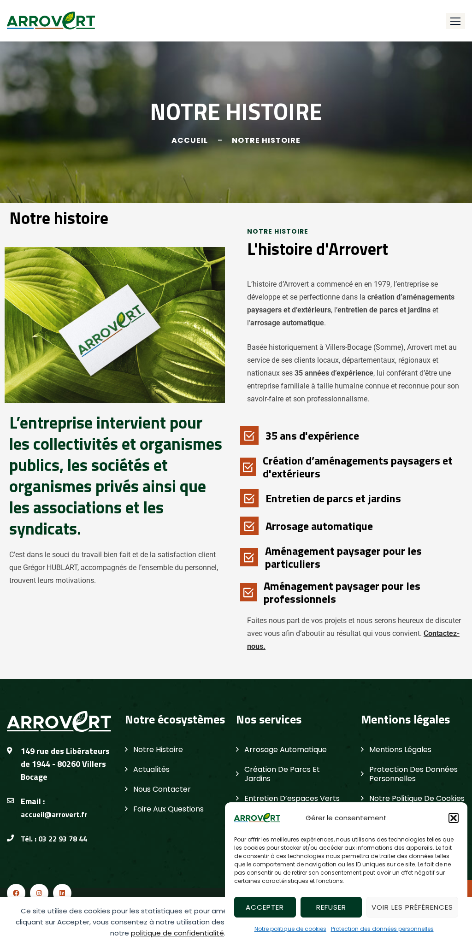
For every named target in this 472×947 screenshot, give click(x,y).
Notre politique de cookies (290, 929)
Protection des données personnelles (382, 929)
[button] (453, 818)
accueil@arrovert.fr (54, 814)
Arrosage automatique (285, 749)
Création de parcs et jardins (282, 774)
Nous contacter (162, 789)
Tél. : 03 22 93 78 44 (54, 838)
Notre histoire (158, 749)
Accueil (189, 140)
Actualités (151, 769)
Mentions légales (400, 749)
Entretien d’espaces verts (292, 798)
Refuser (331, 907)
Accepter (265, 907)
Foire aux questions (168, 809)
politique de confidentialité (177, 933)
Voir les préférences (412, 907)
